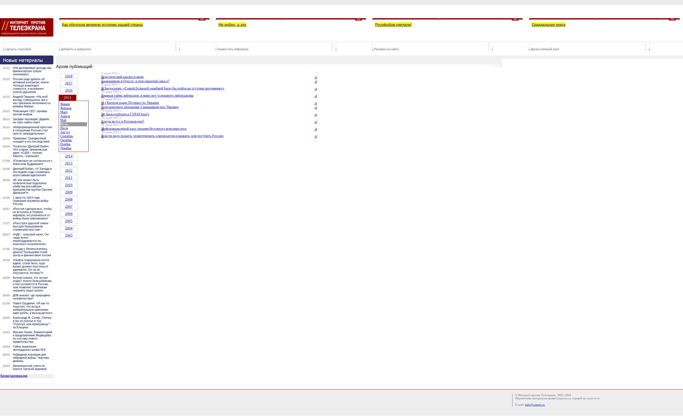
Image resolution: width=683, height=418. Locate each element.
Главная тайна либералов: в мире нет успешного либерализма (147, 95)
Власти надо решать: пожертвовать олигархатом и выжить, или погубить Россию (162, 136)
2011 (69, 178)
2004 (69, 228)
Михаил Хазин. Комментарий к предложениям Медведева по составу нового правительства (32, 336)
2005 (69, 221)
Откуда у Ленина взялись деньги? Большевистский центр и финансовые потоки (32, 252)
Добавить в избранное (76, 49)
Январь (65, 104)
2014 (69, 156)
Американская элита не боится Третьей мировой (29, 367)
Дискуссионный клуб (545, 49)
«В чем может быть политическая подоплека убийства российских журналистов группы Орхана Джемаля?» (32, 186)
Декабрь (65, 148)
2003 (69, 235)
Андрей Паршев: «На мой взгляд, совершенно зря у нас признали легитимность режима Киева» (31, 101)
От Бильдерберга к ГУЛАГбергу (125, 114)
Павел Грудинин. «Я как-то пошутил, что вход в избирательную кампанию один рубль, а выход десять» (32, 308)
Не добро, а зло (232, 24)
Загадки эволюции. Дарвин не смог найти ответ (31, 120)
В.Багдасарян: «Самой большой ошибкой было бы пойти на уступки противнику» (162, 88)
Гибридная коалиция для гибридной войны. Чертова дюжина (31, 357)
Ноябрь (65, 144)
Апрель (65, 116)
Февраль (66, 108)
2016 (69, 90)
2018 (69, 76)
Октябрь (66, 140)
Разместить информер (232, 49)
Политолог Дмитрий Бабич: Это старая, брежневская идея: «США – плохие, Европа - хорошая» (31, 151)
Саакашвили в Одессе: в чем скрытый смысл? (135, 81)
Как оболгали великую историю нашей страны (102, 24)
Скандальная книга (548, 24)
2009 (69, 192)
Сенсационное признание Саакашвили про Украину (140, 107)
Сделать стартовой (18, 49)
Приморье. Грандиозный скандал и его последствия (31, 140)
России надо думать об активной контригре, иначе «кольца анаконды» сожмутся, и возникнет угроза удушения (31, 85)
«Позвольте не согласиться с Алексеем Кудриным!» (33, 162)
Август (65, 132)
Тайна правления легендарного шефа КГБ (29, 348)
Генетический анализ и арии (122, 77)
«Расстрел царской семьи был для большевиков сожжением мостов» (30, 226)
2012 (69, 170)
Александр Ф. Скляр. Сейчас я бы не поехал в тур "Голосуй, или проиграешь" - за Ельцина (32, 322)
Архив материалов (13, 376)
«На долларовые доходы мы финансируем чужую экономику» (32, 71)
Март (63, 112)
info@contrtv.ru (535, 404)
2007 (69, 206)
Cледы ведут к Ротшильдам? (122, 121)
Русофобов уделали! (393, 24)
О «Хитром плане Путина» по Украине (130, 103)
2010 (69, 185)
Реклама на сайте (386, 49)
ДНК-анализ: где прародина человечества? (31, 297)
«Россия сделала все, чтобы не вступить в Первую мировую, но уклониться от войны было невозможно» (32, 213)
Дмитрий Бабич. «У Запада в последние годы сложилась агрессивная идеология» (32, 172)
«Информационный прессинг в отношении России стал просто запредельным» (32, 130)
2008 (69, 199)
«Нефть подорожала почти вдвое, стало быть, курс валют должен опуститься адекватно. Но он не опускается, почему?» (31, 266)
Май (63, 120)
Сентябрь (66, 136)
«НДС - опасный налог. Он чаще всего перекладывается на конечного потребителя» (31, 239)
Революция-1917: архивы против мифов (30, 112)
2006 (69, 214)
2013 (69, 163)
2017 (69, 83)
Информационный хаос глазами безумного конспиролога (143, 129)
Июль (64, 128)
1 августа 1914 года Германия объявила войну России (31, 201)
